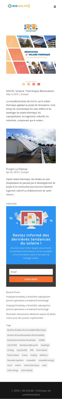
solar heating (26, 370)
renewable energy (46, 360)
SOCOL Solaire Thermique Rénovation (30, 91)
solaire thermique (31, 365)
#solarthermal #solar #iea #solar (21, 340)
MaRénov (44, 355)
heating (34, 355)
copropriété (22, 350)
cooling (10, 350)
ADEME (42, 340)
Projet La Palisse (16, 169)
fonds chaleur (13, 355)
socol (9, 365)
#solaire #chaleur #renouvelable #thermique (26, 330)
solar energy (12, 370)
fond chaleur (41, 350)
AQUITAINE (12, 345)
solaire (18, 365)
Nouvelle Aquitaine (15, 360)
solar (44, 365)
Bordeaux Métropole (29, 345)
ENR (31, 350)
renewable (31, 360)
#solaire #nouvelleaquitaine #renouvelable (25, 335)
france (25, 355)
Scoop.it (24, 94)
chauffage (45, 345)
